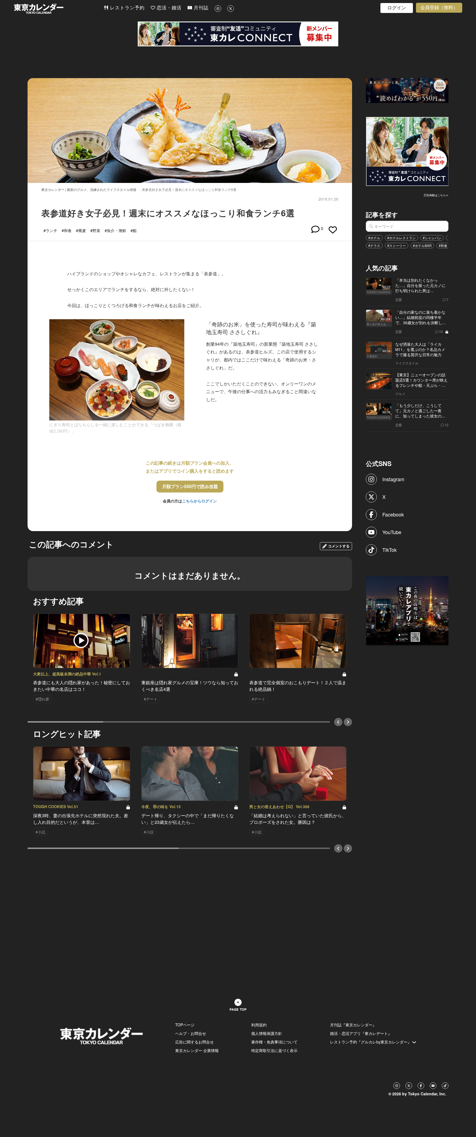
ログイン (396, 7)
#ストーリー (396, 245)
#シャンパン (432, 237)
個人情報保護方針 (266, 1033)
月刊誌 (200, 7)
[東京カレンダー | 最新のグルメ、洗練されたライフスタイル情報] (59, 9)
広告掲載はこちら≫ (436, 195)
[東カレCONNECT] (238, 34)
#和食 (443, 245)
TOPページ (184, 1025)
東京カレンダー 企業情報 (197, 1050)
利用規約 (259, 1025)
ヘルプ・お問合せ (190, 1033)
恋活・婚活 (168, 7)
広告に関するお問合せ (194, 1042)
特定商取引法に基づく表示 (274, 1050)
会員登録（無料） (439, 7)
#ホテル (374, 237)
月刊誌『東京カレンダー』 (353, 1025)
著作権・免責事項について (274, 1042)
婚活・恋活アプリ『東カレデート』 (361, 1033)
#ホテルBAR (422, 245)
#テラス (374, 245)
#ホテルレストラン (401, 237)
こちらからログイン (199, 501)
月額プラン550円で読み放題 (190, 486)
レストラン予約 (126, 7)
